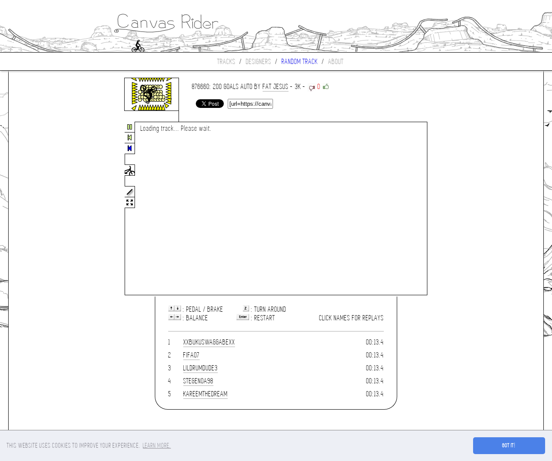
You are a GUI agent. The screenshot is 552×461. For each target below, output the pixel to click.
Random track (300, 61)
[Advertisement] (45, 208)
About (336, 61)
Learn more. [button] (157, 445)
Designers (258, 61)
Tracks (226, 61)
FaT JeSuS (276, 86)
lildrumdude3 (200, 368)
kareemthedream (205, 393)
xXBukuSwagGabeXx (209, 342)
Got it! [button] (509, 445)
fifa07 (191, 355)
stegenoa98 (198, 380)
